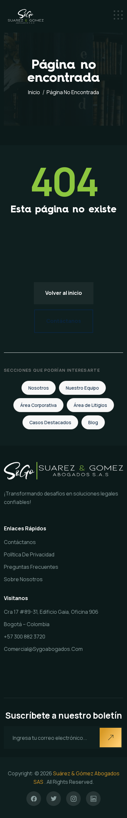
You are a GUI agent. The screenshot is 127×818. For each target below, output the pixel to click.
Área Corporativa (38, 405)
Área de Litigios (90, 405)
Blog (93, 422)
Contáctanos (63, 320)
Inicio (34, 92)
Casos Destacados (50, 422)
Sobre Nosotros (23, 579)
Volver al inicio (63, 292)
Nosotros (38, 388)
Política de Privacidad (29, 554)
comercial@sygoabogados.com (43, 649)
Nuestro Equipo (82, 388)
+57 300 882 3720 (24, 636)
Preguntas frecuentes (31, 566)
